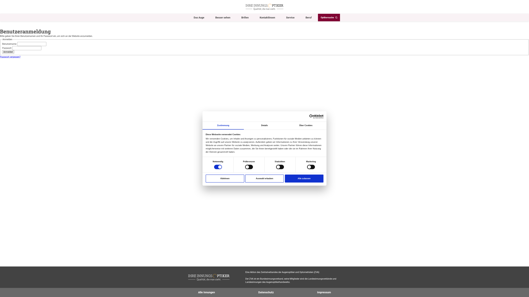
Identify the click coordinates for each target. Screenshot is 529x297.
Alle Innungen (206, 292)
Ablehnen (225, 178)
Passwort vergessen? (10, 57)
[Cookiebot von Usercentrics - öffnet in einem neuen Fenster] (311, 116)
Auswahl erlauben (264, 178)
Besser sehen (222, 17)
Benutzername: (9, 44)
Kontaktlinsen (267, 17)
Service (290, 17)
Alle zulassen (304, 178)
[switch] (249, 167)
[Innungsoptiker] (264, 7)
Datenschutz (266, 292)
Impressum (324, 292)
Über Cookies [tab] (305, 125)
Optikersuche (327, 17)
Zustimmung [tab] (223, 125)
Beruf (309, 17)
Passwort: (7, 48)
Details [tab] (264, 125)
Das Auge (199, 17)
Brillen (245, 17)
